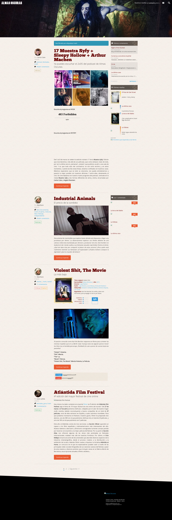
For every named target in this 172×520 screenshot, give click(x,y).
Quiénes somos (110, 499)
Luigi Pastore (84, 284)
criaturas (48, 212)
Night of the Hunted (118, 48)
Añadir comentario (43, 67)
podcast (39, 62)
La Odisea (125, 127)
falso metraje (38, 214)
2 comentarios (41, 406)
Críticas (37, 288)
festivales (46, 62)
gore (45, 404)
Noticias (38, 222)
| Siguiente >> (74, 469)
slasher (39, 282)
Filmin (85, 404)
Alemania (89, 282)
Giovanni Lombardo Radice (90, 288)
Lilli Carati (77, 289)
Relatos (119, 501)
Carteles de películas (111, 501)
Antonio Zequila (103, 288)
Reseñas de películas (119, 499)
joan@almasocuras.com (114, 503)
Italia (84, 282)
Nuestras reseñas (147, 3)
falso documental (42, 210)
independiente (39, 216)
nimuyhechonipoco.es (117, 504)
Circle (113, 64)
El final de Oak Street (129, 92)
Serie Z (44, 288)
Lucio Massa (90, 286)
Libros (123, 501)
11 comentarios (42, 284)
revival (49, 282)
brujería (41, 212)
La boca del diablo (128, 114)
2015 (98, 282)
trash (36, 64)
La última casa (116, 72)
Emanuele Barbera (100, 286)
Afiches (37, 71)
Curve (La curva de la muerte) (121, 56)
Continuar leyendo (62, 186)
